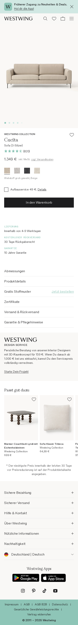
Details (42, 190)
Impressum (12, 604)
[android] (25, 578)
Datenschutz (60, 604)
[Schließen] (73, 6)
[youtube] (55, 590)
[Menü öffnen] (71, 18)
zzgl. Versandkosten (42, 159)
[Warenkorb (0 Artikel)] (62, 18)
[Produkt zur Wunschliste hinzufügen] (72, 135)
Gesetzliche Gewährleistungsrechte (36, 609)
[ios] (53, 578)
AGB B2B (41, 604)
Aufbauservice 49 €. (23, 190)
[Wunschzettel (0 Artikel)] (54, 18)
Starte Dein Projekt (16, 372)
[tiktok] (44, 590)
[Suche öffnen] (45, 18)
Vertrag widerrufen (39, 614)
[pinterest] (33, 590)
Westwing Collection (19, 134)
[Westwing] (18, 18)
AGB (27, 604)
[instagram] (22, 590)
